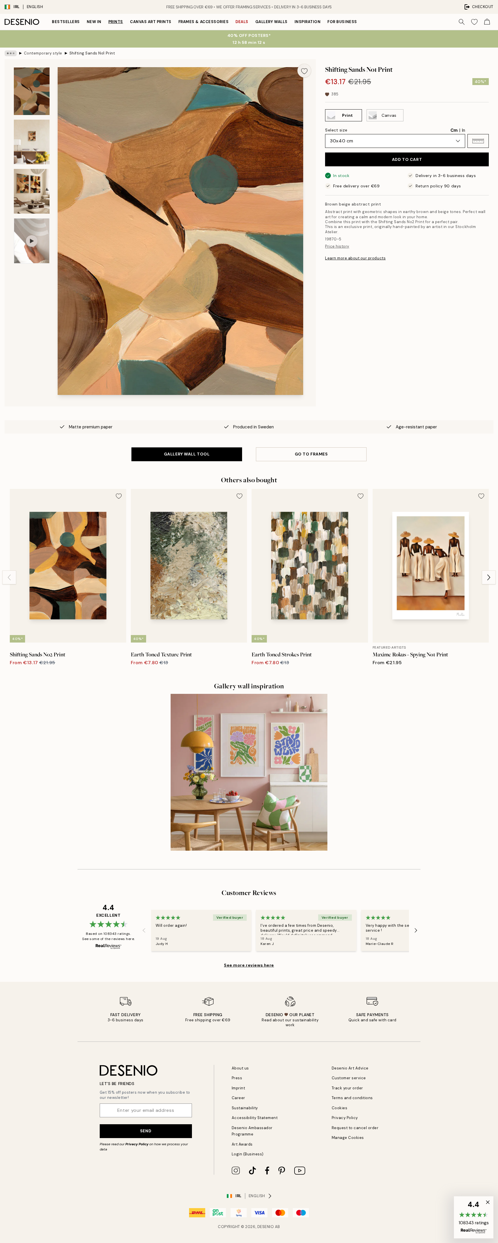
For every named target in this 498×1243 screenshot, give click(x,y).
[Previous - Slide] (9, 577)
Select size (336, 130)
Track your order (347, 1088)
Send (145, 1130)
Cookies (340, 1107)
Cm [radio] (454, 130)
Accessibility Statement (255, 1117)
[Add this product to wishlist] (304, 71)
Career (238, 1097)
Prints (115, 21)
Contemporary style (43, 53)
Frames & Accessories (203, 21)
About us (240, 1068)
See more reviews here (249, 965)
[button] (478, 141)
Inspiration (308, 21)
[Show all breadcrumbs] (11, 53)
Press (237, 1078)
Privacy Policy (136, 1144)
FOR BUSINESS (342, 21)
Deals (241, 21)
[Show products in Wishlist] (474, 22)
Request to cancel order (355, 1127)
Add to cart (407, 159)
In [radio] (463, 130)
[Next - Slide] (489, 577)
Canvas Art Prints (150, 21)
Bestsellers (66, 21)
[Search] (461, 22)
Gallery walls (271, 21)
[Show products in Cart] (487, 22)
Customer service (349, 1078)
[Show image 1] (32, 91)
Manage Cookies (348, 1137)
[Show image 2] (32, 142)
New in (94, 21)
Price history (337, 246)
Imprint (238, 1088)
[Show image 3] (32, 191)
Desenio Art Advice (350, 1068)
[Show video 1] (32, 240)
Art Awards (242, 1144)
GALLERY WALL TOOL (187, 454)
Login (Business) (248, 1154)
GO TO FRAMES (311, 454)
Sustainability (245, 1107)
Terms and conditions (352, 1097)
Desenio (265, 1226)
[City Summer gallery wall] (249, 772)
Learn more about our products (355, 258)
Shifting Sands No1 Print (92, 53)
